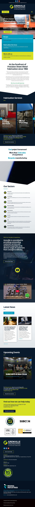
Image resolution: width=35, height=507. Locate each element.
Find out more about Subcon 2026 (12, 376)
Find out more (7, 31)
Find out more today (7, 40)
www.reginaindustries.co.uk (12, 494)
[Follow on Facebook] (17, 1)
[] (17, 272)
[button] (1, 119)
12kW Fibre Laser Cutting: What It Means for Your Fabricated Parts (23, 328)
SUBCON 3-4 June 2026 (16, 374)
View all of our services (9, 142)
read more (6, 340)
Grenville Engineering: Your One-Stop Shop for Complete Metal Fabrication (10, 328)
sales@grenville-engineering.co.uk (11, 406)
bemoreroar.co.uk (10, 505)
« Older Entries (6, 343)
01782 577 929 (22, 404)
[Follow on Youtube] (19, 1)
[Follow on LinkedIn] (15, 1)
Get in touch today (8, 451)
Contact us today (6, 57)
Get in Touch (5, 11)
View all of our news (9, 312)
